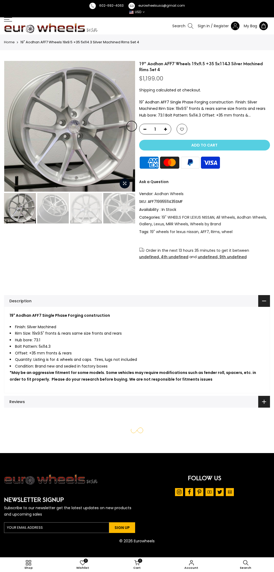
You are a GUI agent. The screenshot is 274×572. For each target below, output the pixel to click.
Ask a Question (154, 181)
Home (9, 42)
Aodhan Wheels (169, 193)
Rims (215, 231)
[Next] (131, 126)
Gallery (145, 224)
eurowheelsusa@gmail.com (161, 5)
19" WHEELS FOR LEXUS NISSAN (188, 217)
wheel (227, 231)
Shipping (147, 90)
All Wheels (225, 217)
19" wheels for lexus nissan (174, 231)
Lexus (159, 224)
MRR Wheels (177, 224)
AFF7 (204, 231)
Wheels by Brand (205, 224)
